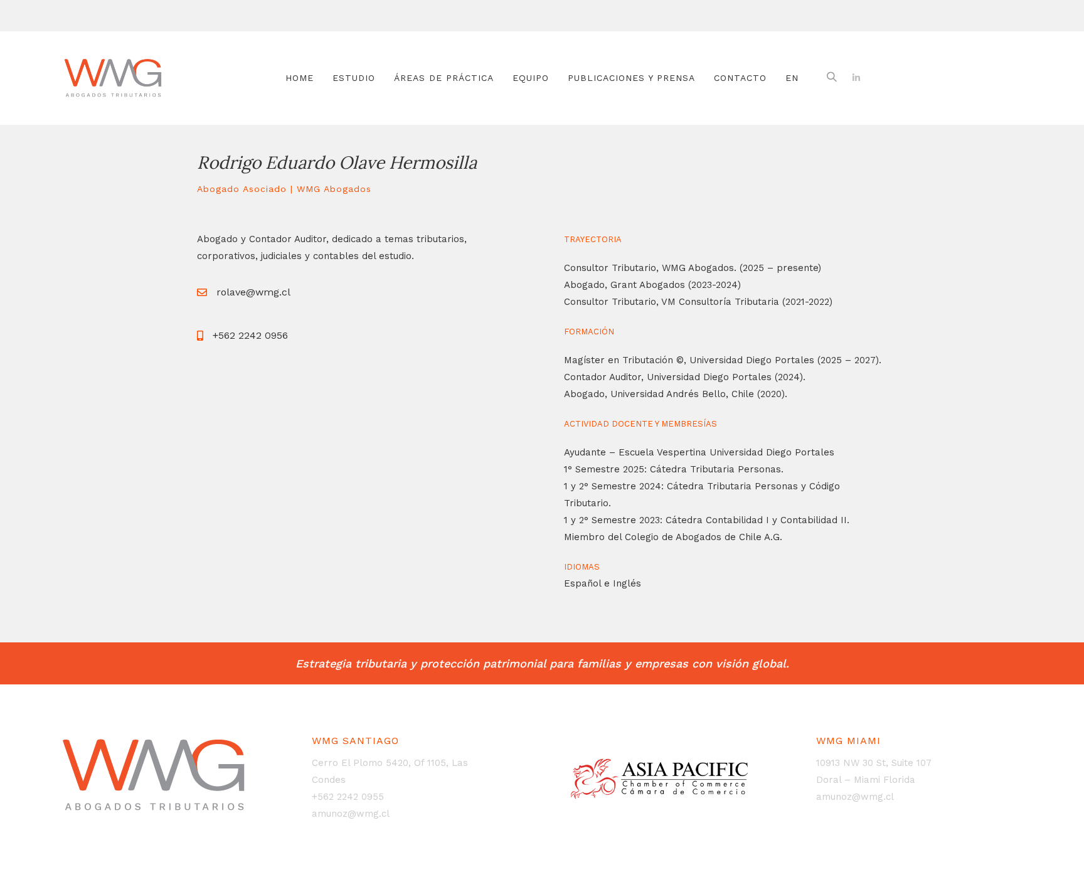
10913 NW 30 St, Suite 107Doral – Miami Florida (874, 771)
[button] (832, 77)
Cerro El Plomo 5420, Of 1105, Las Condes (390, 771)
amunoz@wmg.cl (351, 813)
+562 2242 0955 (348, 796)
